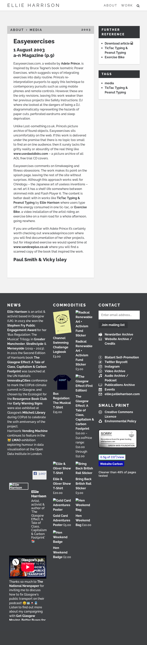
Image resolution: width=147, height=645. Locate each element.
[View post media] (27, 567)
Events (110, 389)
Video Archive (115, 371)
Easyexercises (34, 41)
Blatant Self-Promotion (122, 357)
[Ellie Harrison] (18, 486)
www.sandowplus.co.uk (30, 247)
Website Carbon (111, 464)
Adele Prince (70, 63)
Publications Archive (120, 385)
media (109, 83)
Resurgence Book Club (30, 399)
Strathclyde (34, 344)
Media (36, 30)
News (14, 305)
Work (127, 5)
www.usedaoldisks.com (30, 154)
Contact (109, 305)
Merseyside (15, 348)
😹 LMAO (14, 440)
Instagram (112, 366)
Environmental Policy (120, 421)
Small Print (114, 405)
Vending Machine (35, 431)
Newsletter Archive (119, 334)
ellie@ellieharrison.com (122, 394)
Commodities (69, 305)
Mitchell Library (33, 412)
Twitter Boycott (116, 362)
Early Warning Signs (27, 403)
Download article (117, 43)
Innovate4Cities (18, 380)
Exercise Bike (115, 57)
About (110, 5)
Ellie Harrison (33, 5)
